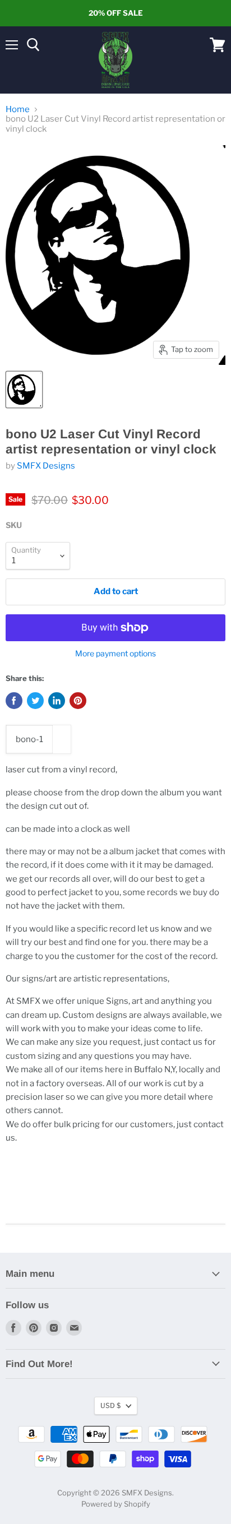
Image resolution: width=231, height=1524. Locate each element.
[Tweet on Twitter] (35, 700)
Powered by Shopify (115, 1503)
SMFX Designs (46, 466)
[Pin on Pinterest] (78, 700)
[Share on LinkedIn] (56, 700)
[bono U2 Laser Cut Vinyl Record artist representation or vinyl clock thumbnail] (24, 389)
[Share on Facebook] (14, 700)
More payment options (115, 653)
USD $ (110, 1405)
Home (18, 109)
